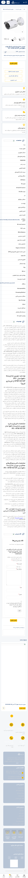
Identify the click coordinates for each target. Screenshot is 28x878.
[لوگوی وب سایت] (15, 2)
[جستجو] (8, 2)
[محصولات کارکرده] (7, 832)
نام (21, 587)
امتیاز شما (19, 564)
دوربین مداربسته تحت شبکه (8, 9)
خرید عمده (20, 837)
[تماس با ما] (25, 871)
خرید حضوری (13, 80)
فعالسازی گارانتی (14, 837)
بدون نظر (6, 52)
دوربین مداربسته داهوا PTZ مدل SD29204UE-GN (15, 704)
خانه (24, 9)
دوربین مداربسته (18, 9)
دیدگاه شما (19, 569)
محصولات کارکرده (7, 837)
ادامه (17, 763)
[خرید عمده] (20, 832)
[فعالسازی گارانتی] (14, 832)
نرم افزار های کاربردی (13, 76)
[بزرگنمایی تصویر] (22, 32)
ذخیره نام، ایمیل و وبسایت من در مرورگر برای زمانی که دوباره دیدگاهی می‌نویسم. (14, 604)
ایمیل (20, 594)
